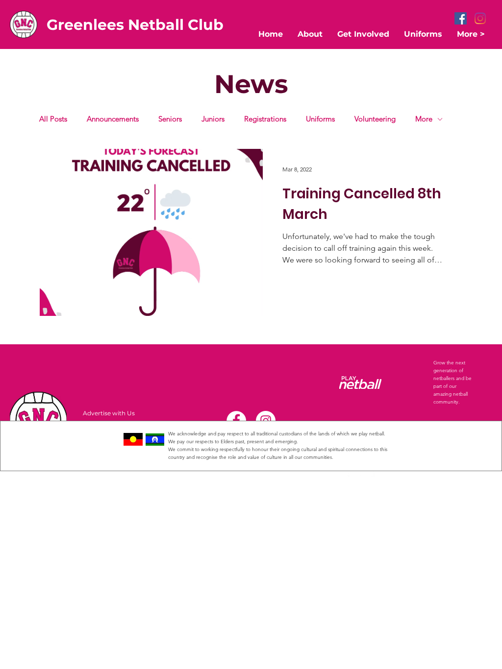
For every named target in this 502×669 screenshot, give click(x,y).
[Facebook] (460, 18)
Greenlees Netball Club (135, 25)
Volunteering (375, 119)
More (423, 119)
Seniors (170, 119)
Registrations (265, 119)
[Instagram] (480, 18)
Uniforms (320, 119)
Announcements (113, 119)
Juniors (213, 119)
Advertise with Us (109, 413)
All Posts (53, 119)
